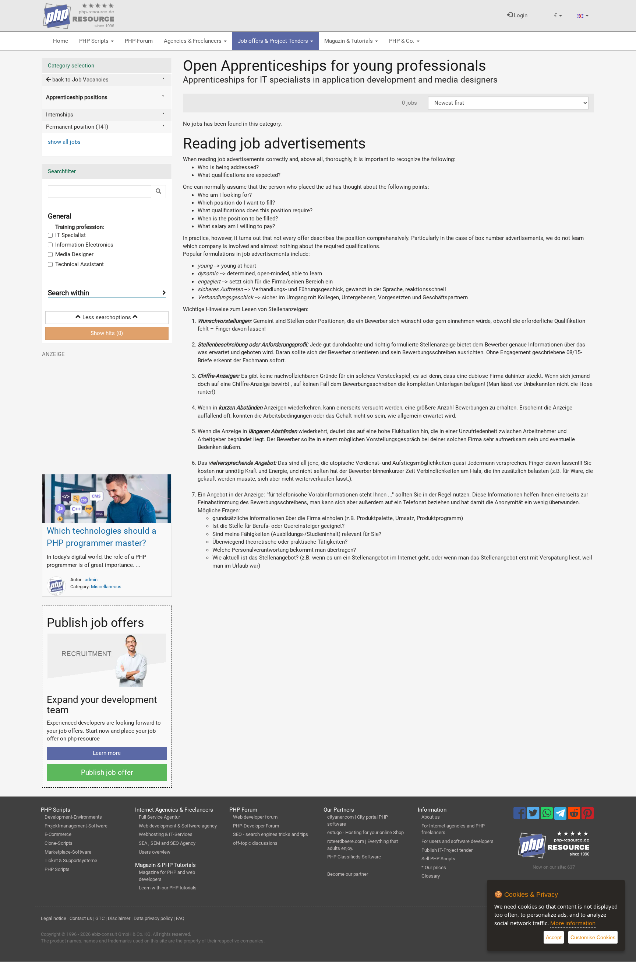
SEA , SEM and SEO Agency (167, 843)
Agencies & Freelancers (193, 41)
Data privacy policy (153, 918)
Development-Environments (73, 817)
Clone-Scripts (59, 843)
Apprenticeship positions (76, 97)
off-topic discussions (255, 843)
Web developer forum (255, 817)
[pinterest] (588, 816)
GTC (100, 918)
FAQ (180, 918)
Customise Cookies (592, 937)
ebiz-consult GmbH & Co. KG (121, 934)
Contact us (81, 918)
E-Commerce (58, 834)
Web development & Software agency (178, 826)
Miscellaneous (106, 586)
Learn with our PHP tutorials (168, 887)
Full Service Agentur (159, 817)
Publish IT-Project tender (447, 850)
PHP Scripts (94, 41)
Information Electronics (84, 244)
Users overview (154, 852)
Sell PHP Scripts (438, 858)
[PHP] (78, 14)
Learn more (107, 753)
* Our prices (433, 867)
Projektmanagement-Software (76, 826)
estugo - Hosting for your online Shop (365, 832)
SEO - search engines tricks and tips (270, 834)
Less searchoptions (106, 317)
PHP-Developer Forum (256, 826)
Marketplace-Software (68, 852)
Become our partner (347, 874)
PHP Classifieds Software (354, 857)
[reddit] (575, 816)
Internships (59, 114)
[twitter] (534, 816)
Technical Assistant (79, 264)
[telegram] (561, 815)
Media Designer (74, 254)
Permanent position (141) (77, 126)
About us (430, 817)
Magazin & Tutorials (349, 41)
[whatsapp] (547, 816)
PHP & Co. (402, 41)
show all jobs (64, 142)
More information (573, 923)
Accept (554, 937)
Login (519, 15)
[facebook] (520, 816)
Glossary (430, 876)
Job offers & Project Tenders (274, 41)
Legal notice (53, 918)
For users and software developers (457, 841)
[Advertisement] (107, 412)
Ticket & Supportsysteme (71, 860)
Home (60, 41)
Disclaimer (119, 918)
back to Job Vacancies (80, 79)
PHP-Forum (139, 41)
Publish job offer (107, 772)
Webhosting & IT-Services (165, 834)
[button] (558, 15)
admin (91, 579)
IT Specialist (70, 235)
